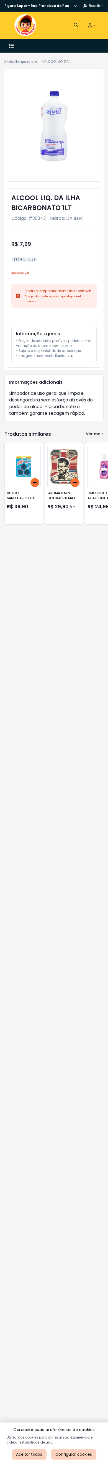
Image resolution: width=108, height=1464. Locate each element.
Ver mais (95, 434)
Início (8, 61)
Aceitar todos (29, 1454)
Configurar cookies (73, 1454)
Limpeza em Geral (31, 61)
